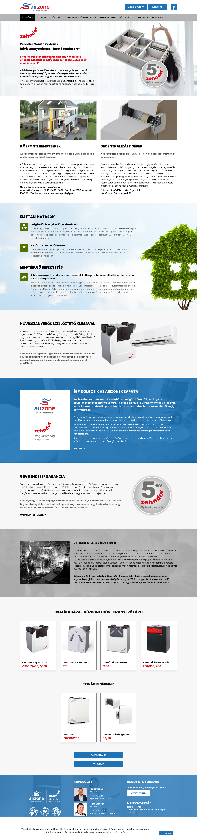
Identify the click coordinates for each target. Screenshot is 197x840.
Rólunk (78, 448)
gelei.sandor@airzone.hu (102, 798)
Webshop (157, 7)
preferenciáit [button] (119, 832)
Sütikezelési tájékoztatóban (80, 832)
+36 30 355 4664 (98, 810)
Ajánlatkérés (136, 7)
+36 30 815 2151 (97, 796)
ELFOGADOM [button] (166, 833)
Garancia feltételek (32, 514)
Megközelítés (139, 793)
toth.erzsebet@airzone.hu (102, 813)
